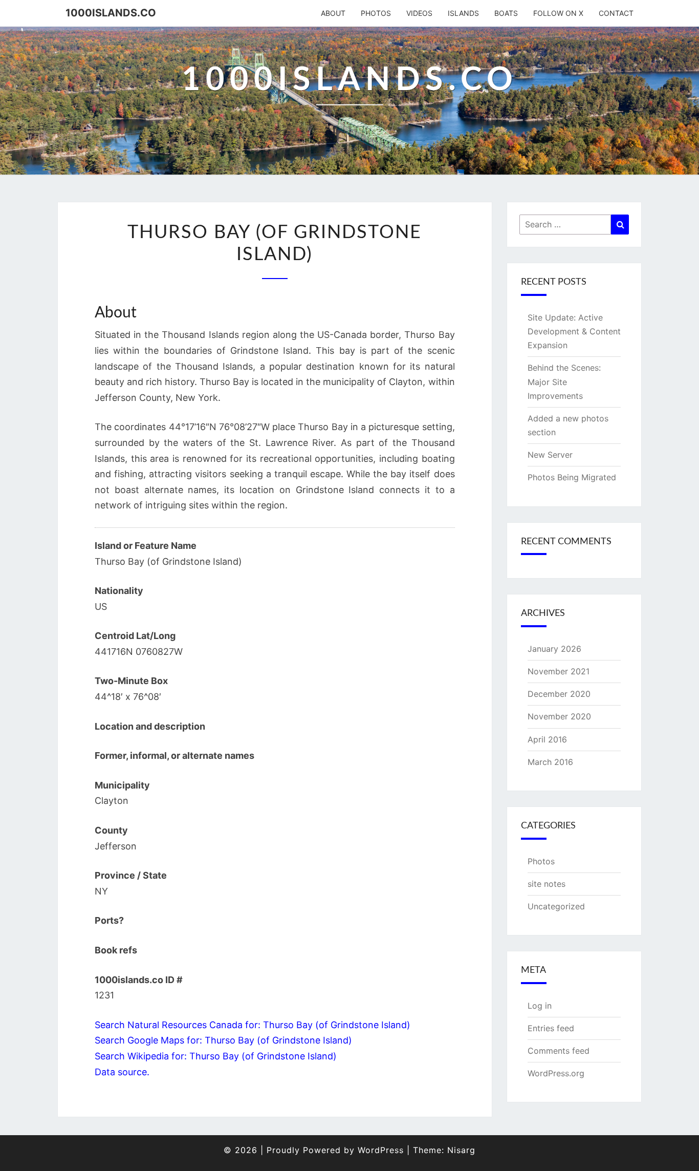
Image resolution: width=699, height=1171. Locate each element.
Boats (506, 13)
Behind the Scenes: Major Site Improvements (564, 381)
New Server (550, 455)
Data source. (122, 1072)
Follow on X (558, 13)
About (333, 13)
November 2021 (558, 671)
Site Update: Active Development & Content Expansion (574, 331)
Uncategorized (556, 906)
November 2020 (559, 716)
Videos (419, 13)
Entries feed (551, 1028)
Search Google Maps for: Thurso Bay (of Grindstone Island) (223, 1040)
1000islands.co (110, 13)
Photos (376, 13)
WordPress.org (556, 1073)
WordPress (381, 1150)
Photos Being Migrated (572, 477)
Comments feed (558, 1051)
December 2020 (559, 694)
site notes (546, 884)
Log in (540, 1005)
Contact (616, 13)
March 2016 (550, 762)
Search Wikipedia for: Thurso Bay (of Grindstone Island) (216, 1056)
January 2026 (554, 649)
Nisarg (461, 1150)
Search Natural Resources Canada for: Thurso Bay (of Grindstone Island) (252, 1024)
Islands (463, 13)
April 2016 (547, 739)
